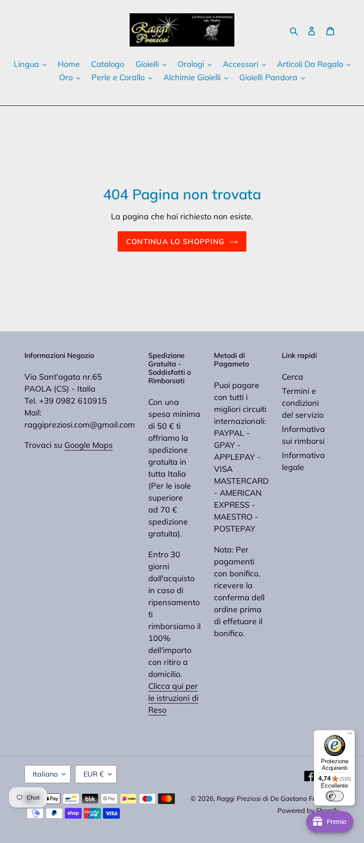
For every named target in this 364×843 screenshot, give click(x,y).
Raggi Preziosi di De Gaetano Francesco (278, 798)
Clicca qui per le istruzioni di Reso (173, 698)
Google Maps (88, 445)
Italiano (45, 773)
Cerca (292, 377)
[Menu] (349, 735)
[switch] (335, 796)
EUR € (93, 773)
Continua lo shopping (175, 241)
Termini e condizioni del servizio (303, 403)
